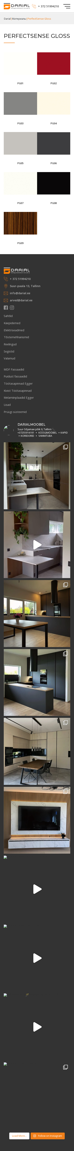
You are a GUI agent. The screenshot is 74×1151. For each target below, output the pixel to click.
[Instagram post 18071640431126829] (37, 475)
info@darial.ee (20, 293)
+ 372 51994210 (48, 6)
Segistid (9, 351)
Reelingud (10, 344)
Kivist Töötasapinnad (18, 391)
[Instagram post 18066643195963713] (37, 1095)
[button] (66, 6)
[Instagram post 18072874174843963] (37, 889)
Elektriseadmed (14, 330)
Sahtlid (8, 316)
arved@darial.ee (21, 300)
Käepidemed (12, 323)
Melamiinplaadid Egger (19, 397)
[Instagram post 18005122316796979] (37, 751)
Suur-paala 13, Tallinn (25, 286)
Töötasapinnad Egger (18, 383)
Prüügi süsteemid (15, 412)
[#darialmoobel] (37, 682)
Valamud (9, 358)
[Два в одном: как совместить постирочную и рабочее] (37, 1026)
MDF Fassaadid (14, 369)
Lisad (7, 405)
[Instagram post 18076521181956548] (37, 820)
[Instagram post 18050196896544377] (37, 613)
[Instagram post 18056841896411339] (37, 544)
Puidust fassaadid (15, 376)
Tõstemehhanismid (16, 337)
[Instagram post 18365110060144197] (37, 958)
